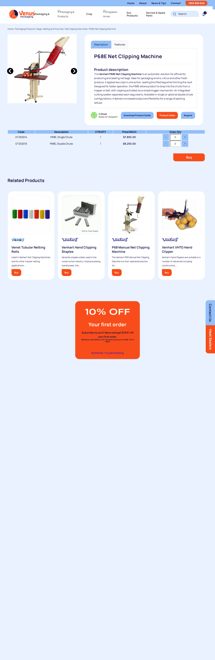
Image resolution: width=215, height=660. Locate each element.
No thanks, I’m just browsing (107, 353)
